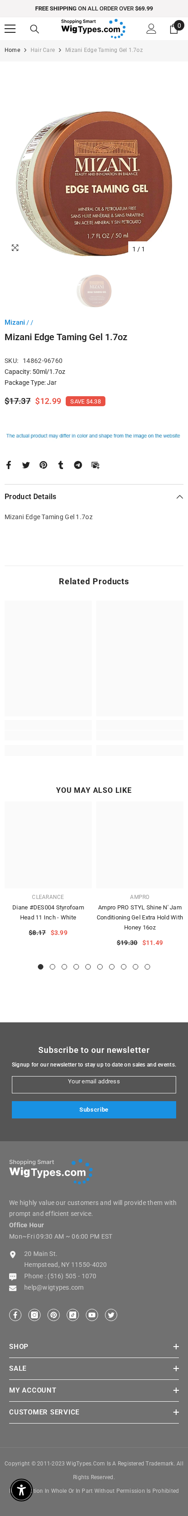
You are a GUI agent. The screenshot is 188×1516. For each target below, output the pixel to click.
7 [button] (112, 967)
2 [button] (52, 967)
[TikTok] (73, 1315)
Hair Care (43, 50)
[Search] (34, 29)
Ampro (139, 897)
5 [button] (88, 967)
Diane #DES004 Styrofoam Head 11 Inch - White (48, 912)
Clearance (48, 897)
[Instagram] (34, 1315)
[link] (48, 735)
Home (12, 50)
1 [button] (40, 967)
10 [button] (147, 967)
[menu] (10, 28)
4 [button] (76, 967)
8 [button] (123, 967)
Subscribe (94, 1109)
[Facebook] (9, 464)
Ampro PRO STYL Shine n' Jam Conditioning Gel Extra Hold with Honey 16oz (140, 917)
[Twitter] (26, 464)
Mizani (15, 322)
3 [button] (64, 967)
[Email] (95, 464)
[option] (94, 8)
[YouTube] (92, 1315)
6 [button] (100, 967)
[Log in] (151, 29)
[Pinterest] (43, 464)
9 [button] (135, 967)
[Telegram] (78, 464)
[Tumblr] (61, 464)
